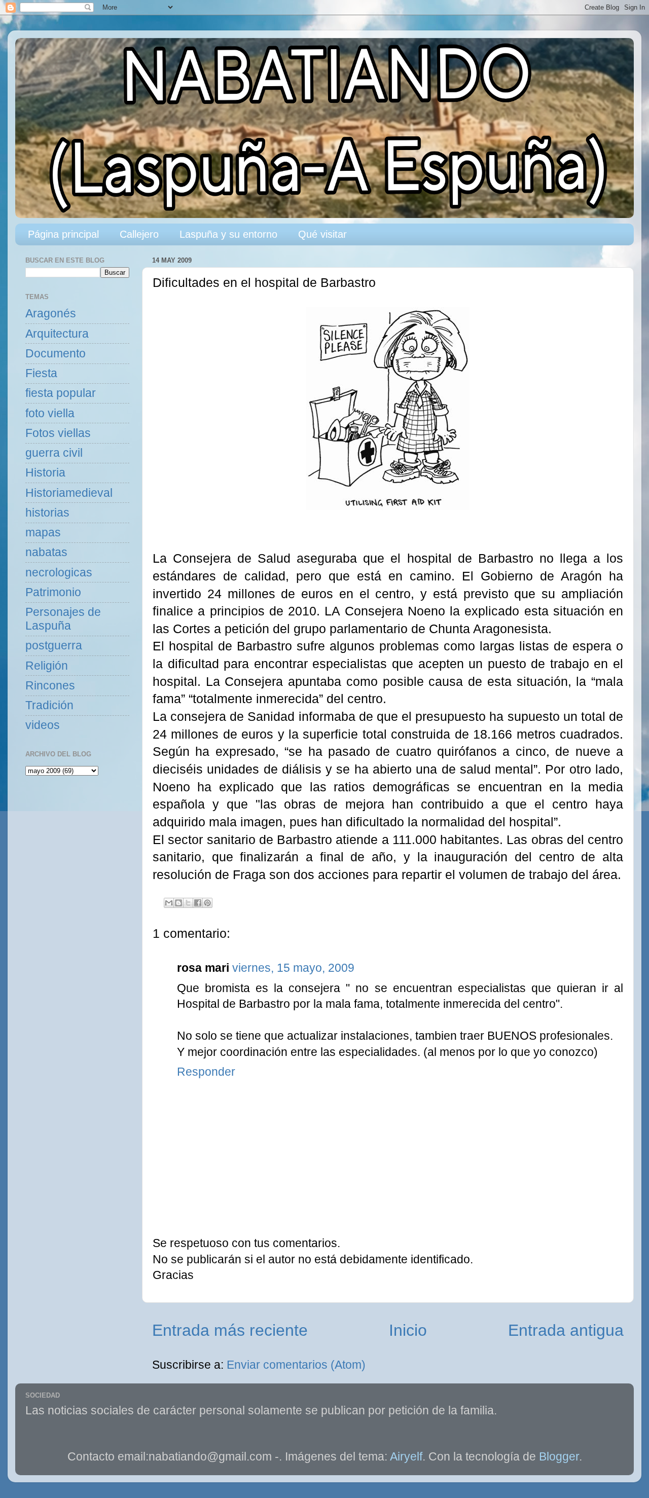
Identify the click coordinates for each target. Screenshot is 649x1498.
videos (42, 725)
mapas (43, 532)
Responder (206, 1072)
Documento (55, 353)
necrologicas (58, 572)
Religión (46, 666)
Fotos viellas (58, 433)
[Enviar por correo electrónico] (169, 903)
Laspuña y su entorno (228, 234)
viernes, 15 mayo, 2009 (293, 968)
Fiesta (41, 373)
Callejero (139, 234)
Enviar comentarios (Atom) (296, 1365)
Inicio (408, 1330)
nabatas (46, 552)
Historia (45, 472)
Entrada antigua (566, 1330)
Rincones (50, 685)
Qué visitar (322, 234)
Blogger (559, 1456)
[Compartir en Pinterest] (207, 903)
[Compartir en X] (188, 903)
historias (47, 512)
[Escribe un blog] (178, 903)
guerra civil (54, 453)
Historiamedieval (69, 493)
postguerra (53, 645)
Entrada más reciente (230, 1330)
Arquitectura (57, 333)
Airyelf (406, 1456)
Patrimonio (53, 592)
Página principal (63, 234)
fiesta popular (60, 393)
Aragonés (50, 313)
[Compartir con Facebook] (198, 903)
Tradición (49, 705)
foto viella (50, 413)
